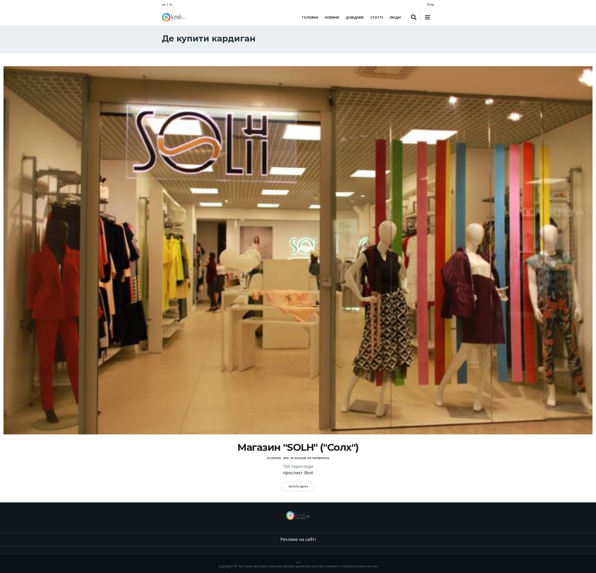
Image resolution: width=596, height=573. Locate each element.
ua (164, 4)
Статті (376, 17)
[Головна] (174, 17)
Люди (395, 17)
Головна (310, 17)
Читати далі (297, 486)
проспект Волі (298, 472)
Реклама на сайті (298, 539)
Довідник (355, 17)
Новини (332, 17)
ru (170, 4)
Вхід (430, 4)
